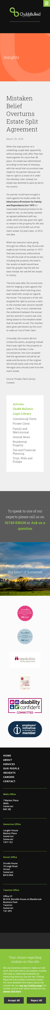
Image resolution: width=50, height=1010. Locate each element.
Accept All (14, 1000)
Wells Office (9, 794)
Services (9, 764)
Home (7, 755)
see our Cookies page (30, 985)
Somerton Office (12, 824)
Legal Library (22, 413)
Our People (11, 768)
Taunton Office (11, 890)
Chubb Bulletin (23, 409)
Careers (8, 777)
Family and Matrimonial (21, 430)
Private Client (21, 423)
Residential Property (20, 443)
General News (21, 437)
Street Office (10, 857)
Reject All (36, 1000)
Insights (9, 772)
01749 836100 (15, 522)
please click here (12, 991)
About (7, 759)
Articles (18, 404)
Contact (9, 781)
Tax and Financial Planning (24, 451)
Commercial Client (25, 419)
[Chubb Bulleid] (25, 14)
